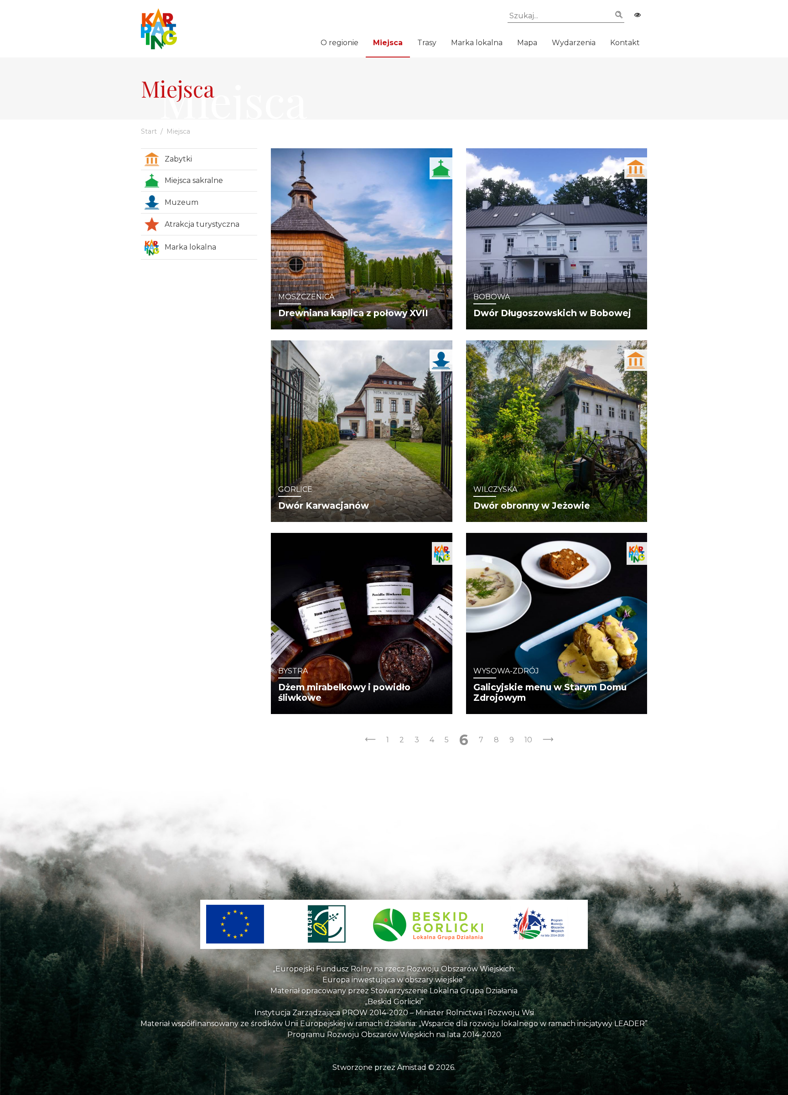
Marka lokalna (477, 42)
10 (528, 739)
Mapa (527, 42)
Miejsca (388, 42)
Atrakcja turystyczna (202, 224)
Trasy (426, 42)
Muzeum (181, 202)
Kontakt (625, 42)
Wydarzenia (574, 42)
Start (149, 131)
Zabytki (178, 159)
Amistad (411, 1067)
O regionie (339, 42)
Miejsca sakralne (194, 180)
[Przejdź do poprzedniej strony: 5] (370, 740)
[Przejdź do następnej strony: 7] (548, 740)
